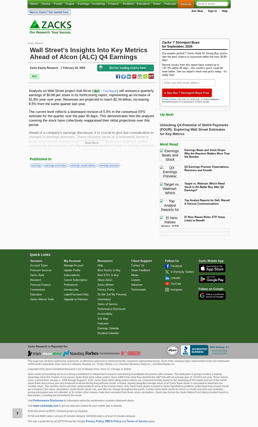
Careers (135, 279)
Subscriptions (72, 275)
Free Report (110, 91)
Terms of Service (108, 304)
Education (143, 3)
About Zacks (105, 279)
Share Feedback (140, 270)
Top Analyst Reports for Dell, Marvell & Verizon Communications (207, 202)
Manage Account (73, 265)
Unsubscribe (71, 289)
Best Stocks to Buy (109, 270)
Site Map (103, 318)
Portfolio (128, 3)
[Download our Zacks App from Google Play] (212, 279)
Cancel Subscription (75, 279)
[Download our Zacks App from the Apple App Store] (212, 272)
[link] (51, 27)
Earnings (83, 3)
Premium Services (41, 270)
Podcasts (170, 3)
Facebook (176, 266)
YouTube (176, 283)
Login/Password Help (76, 294)
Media (134, 275)
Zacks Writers (106, 284)
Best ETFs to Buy (108, 275)
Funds (58, 3)
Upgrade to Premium (76, 299)
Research (35, 279)
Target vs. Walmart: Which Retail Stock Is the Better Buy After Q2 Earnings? (204, 187)
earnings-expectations (83, 165)
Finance (113, 3)
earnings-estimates (56, 165)
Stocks (46, 3)
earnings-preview (109, 165)
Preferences (71, 284)
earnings (36, 165)
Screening (98, 3)
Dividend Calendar (108, 333)
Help (225, 10)
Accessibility (105, 313)
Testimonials (138, 289)
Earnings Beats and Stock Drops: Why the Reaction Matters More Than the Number (207, 153)
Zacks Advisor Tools (42, 299)
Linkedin (175, 277)
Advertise (136, 284)
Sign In (212, 10)
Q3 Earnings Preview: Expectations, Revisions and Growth (206, 168)
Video (156, 3)
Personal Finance (40, 284)
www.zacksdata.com (45, 405)
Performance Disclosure (112, 308)
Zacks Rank (37, 275)
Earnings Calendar (108, 328)
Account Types (39, 265)
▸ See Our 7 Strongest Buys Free (187, 92)
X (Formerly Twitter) (182, 271)
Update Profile (72, 270)
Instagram (176, 289)
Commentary (37, 289)
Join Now (197, 10)
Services (187, 3)
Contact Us (137, 265)
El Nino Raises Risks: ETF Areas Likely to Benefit (204, 219)
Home (33, 3)
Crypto (70, 3)
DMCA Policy (113, 421)
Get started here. (49, 12)
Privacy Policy (169, 99)
